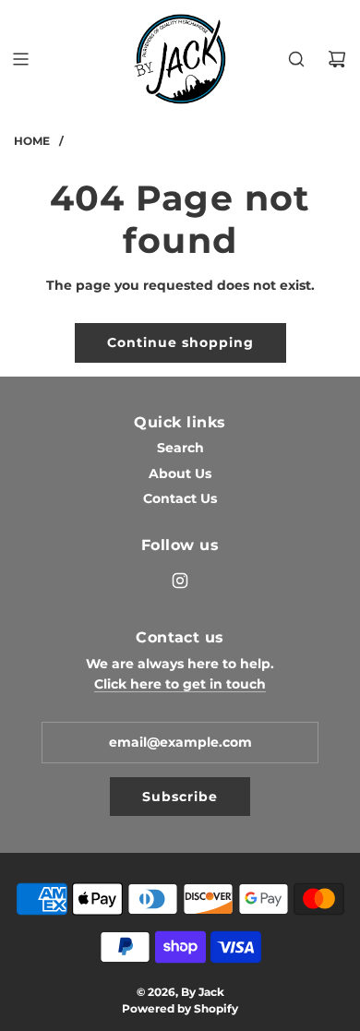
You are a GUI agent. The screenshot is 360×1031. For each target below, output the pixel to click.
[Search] (296, 59)
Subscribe (180, 796)
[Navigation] (20, 59)
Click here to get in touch (180, 684)
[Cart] (337, 59)
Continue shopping (180, 342)
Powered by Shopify (180, 1008)
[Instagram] (180, 580)
